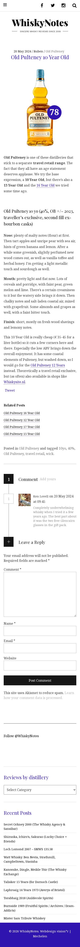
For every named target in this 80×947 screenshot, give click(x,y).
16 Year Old (46, 185)
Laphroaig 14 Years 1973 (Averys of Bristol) (34, 890)
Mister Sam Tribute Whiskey (24, 918)
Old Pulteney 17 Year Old (22, 427)
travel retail (34, 453)
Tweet (10, 390)
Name (10, 623)
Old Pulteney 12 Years (48, 365)
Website (10, 658)
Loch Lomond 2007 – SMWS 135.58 (28, 849)
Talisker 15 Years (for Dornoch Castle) (31, 882)
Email (9, 640)
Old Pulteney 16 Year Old (22, 413)
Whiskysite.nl (14, 382)
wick (50, 453)
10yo (62, 448)
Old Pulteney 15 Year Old (22, 434)
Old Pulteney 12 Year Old (22, 420)
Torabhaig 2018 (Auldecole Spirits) (28, 898)
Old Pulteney (55, 51)
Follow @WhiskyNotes (21, 736)
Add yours (48, 479)
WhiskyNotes (40, 22)
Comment (12, 569)
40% (71, 448)
